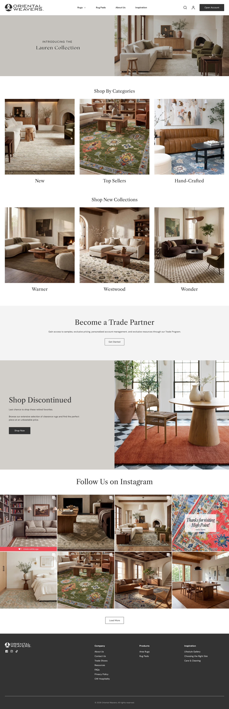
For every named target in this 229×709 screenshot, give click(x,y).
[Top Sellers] (114, 137)
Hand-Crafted (189, 180)
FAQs (97, 669)
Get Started (114, 341)
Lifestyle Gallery (192, 651)
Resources (100, 665)
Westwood (114, 289)
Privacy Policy (101, 674)
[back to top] (224, 704)
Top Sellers (114, 180)
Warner (40, 289)
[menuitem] (81, 7)
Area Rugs (144, 651)
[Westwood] (114, 245)
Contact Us (100, 656)
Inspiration (141, 7)
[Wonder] (189, 245)
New (40, 180)
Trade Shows (101, 660)
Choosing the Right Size (196, 656)
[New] (40, 137)
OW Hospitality (102, 678)
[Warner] (40, 245)
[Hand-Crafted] (189, 137)
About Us (120, 7)
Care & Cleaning (192, 660)
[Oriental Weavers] (24, 645)
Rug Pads (101, 7)
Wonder (189, 289)
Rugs (80, 7)
